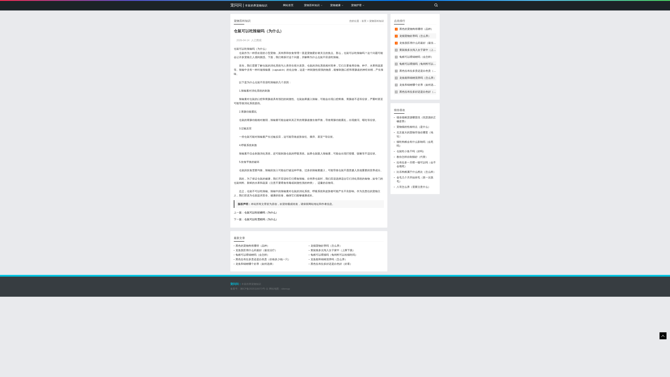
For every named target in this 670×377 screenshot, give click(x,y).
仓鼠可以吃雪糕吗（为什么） (261, 219)
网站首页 (288, 5)
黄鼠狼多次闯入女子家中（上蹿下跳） (333, 250)
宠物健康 (335, 5)
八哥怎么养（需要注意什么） (414, 186)
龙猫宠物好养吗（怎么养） (326, 245)
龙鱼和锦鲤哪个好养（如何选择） (255, 263)
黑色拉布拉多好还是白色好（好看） (331, 263)
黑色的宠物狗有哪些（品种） (253, 245)
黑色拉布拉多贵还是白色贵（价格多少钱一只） (263, 259)
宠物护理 (356, 5)
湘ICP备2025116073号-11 (254, 288)
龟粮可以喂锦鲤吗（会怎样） (253, 254)
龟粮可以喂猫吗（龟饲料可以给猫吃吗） (334, 254)
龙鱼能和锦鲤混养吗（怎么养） (329, 259)
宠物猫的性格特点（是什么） (414, 126)
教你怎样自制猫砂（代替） (412, 156)
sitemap (285, 288)
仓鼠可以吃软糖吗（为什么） (261, 212)
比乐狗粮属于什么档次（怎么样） (416, 171)
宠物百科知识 (312, 5)
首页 (364, 21)
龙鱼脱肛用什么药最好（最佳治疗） (256, 250)
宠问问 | (248, 5)
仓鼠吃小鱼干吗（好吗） (411, 151)
